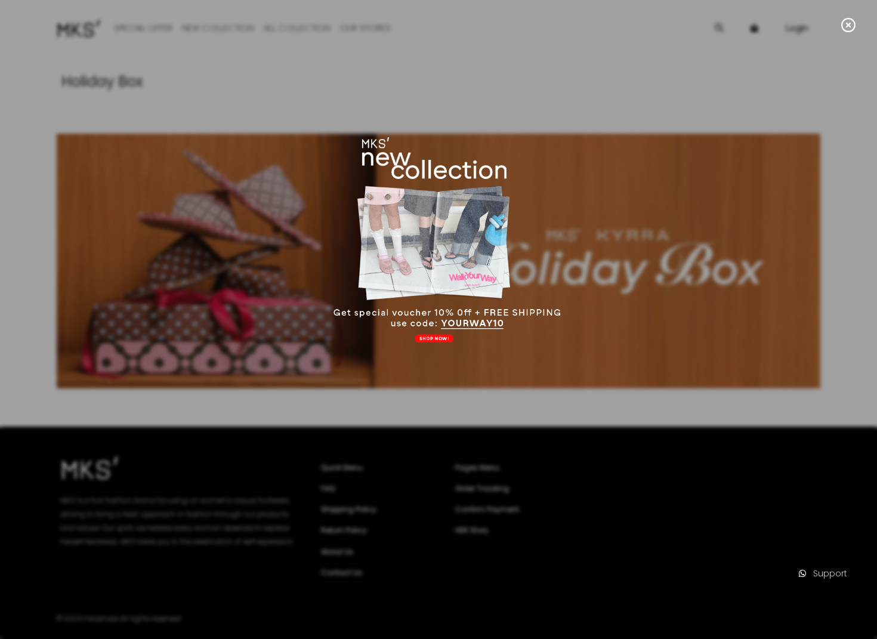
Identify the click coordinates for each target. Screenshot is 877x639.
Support (826, 573)
